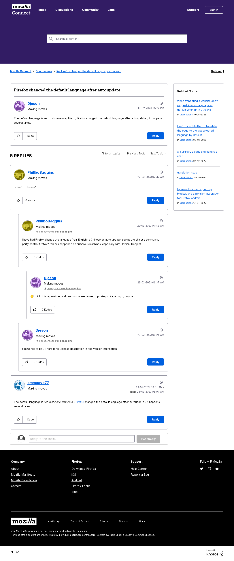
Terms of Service (80, 521)
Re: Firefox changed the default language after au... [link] (88, 71)
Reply (155, 135)
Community (90, 10)
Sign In (214, 9)
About (15, 468)
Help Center (139, 468)
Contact (143, 521)
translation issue (187, 172)
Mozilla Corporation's (27, 531)
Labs (111, 10)
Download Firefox (83, 468)
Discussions (64, 10)
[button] (18, 136)
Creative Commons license (139, 535)
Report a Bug (140, 474)
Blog (74, 492)
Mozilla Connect (21, 10)
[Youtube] (217, 468)
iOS (73, 474)
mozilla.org (54, 521)
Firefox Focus (80, 486)
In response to (55, 231)
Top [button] (16, 551)
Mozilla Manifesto (23, 474)
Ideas (42, 10)
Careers (16, 486)
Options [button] (216, 71)
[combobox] (117, 38)
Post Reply (148, 438)
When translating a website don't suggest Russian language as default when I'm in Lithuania (197, 105)
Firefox (80, 401)
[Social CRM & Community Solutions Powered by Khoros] (215, 553)
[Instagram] (209, 468)
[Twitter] (201, 468)
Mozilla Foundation (24, 480)
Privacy (104, 521)
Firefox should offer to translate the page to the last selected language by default (197, 130)
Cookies (123, 521)
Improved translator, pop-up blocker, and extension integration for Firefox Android (198, 194)
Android (76, 480)
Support (193, 10)
